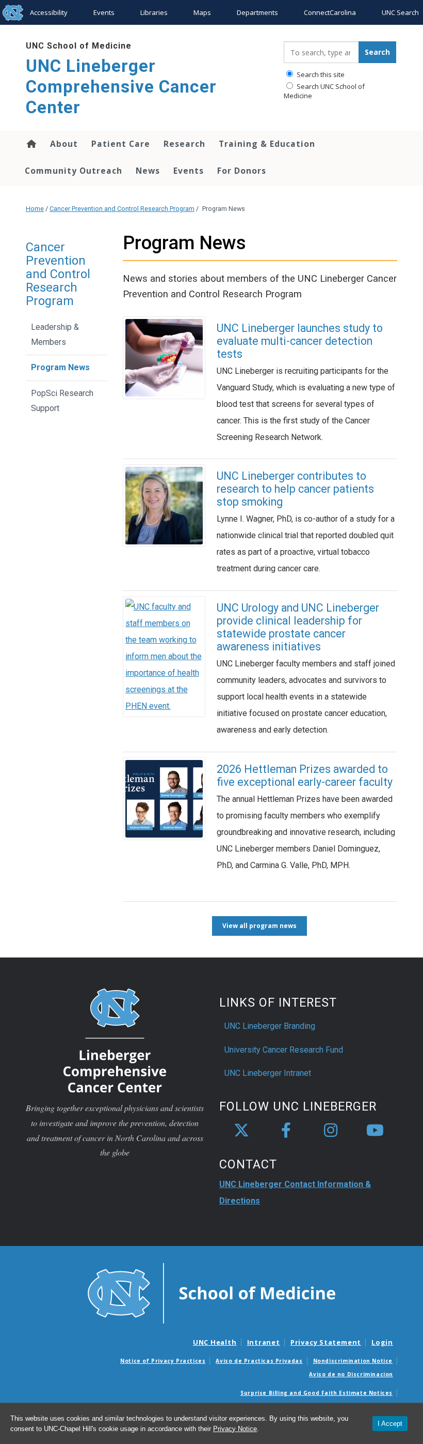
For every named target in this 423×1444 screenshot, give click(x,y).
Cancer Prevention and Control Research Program (122, 208)
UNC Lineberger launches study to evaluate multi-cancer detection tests (300, 341)
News (148, 170)
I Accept (390, 1423)
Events (104, 12)
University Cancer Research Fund (283, 1050)
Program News (60, 367)
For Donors (241, 170)
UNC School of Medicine (79, 46)
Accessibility (49, 12)
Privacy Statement (325, 1342)
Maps (202, 12)
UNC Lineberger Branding (269, 1026)
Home (30, 143)
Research (184, 143)
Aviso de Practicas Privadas (259, 1360)
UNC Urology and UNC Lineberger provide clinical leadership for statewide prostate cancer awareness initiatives (298, 627)
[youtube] (375, 1130)
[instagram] (331, 1130)
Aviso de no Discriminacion (351, 1374)
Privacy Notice (235, 1429)
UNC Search (400, 12)
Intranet (263, 1342)
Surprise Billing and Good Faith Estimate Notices (316, 1392)
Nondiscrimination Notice (353, 1360)
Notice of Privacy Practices (162, 1360)
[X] (241, 1130)
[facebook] (286, 1130)
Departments (257, 12)
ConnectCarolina (330, 12)
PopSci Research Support (62, 400)
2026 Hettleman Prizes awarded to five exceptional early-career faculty (305, 775)
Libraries (154, 12)
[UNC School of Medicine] (211, 1292)
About (64, 143)
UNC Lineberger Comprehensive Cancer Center (121, 86)
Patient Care (120, 143)
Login (382, 1342)
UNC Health (215, 1342)
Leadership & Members (55, 334)
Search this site (320, 74)
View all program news (259, 925)
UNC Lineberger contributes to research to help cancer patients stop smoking (295, 488)
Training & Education (267, 143)
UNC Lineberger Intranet (267, 1073)
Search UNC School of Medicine (324, 91)
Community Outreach (73, 170)
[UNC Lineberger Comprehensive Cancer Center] (115, 1040)
